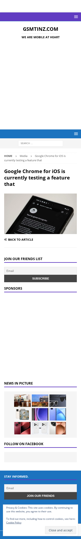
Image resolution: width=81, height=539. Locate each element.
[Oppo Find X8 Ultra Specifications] (57, 428)
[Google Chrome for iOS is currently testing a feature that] (40, 232)
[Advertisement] (40, 85)
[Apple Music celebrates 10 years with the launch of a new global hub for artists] (40, 400)
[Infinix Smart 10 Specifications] (57, 414)
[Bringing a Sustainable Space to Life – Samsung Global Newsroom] (22, 400)
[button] (75, 16)
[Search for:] (40, 143)
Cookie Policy (13, 522)
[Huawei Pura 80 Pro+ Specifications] (22, 428)
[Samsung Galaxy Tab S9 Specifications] (40, 414)
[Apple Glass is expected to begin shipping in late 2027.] (57, 400)
